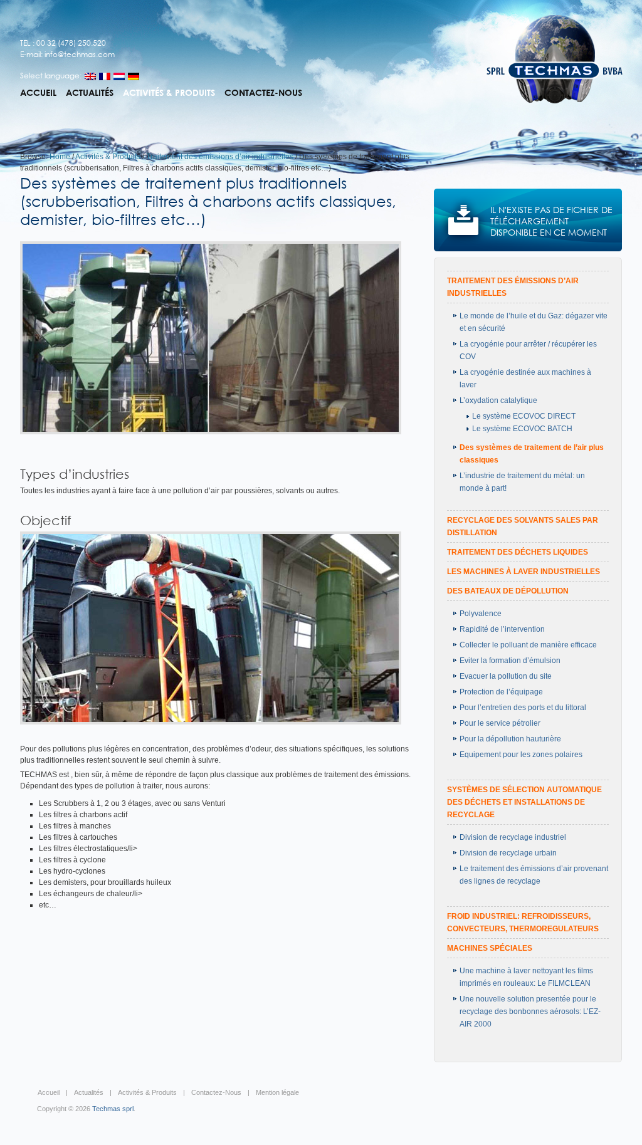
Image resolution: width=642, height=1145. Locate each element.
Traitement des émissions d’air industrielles (219, 156)
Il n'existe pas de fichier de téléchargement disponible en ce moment (551, 221)
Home (60, 156)
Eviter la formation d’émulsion (510, 660)
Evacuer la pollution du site (506, 676)
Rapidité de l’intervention (502, 629)
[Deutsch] (133, 76)
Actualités (89, 92)
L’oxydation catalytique (498, 400)
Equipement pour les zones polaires (521, 754)
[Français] (104, 76)
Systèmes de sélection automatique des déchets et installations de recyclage (524, 802)
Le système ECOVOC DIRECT (524, 416)
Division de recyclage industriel (513, 837)
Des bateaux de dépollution (508, 591)
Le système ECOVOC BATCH (522, 428)
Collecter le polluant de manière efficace (528, 644)
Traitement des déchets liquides (517, 552)
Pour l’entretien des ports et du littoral (523, 707)
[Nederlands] (119, 76)
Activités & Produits (169, 92)
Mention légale (277, 1092)
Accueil (38, 92)
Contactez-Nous (263, 92)
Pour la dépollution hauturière (510, 739)
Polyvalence (481, 613)
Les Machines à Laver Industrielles (523, 571)
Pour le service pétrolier (500, 723)
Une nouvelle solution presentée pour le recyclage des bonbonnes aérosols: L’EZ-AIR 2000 (530, 1011)
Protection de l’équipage (501, 692)
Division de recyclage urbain (508, 853)
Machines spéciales (489, 948)
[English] (90, 76)
